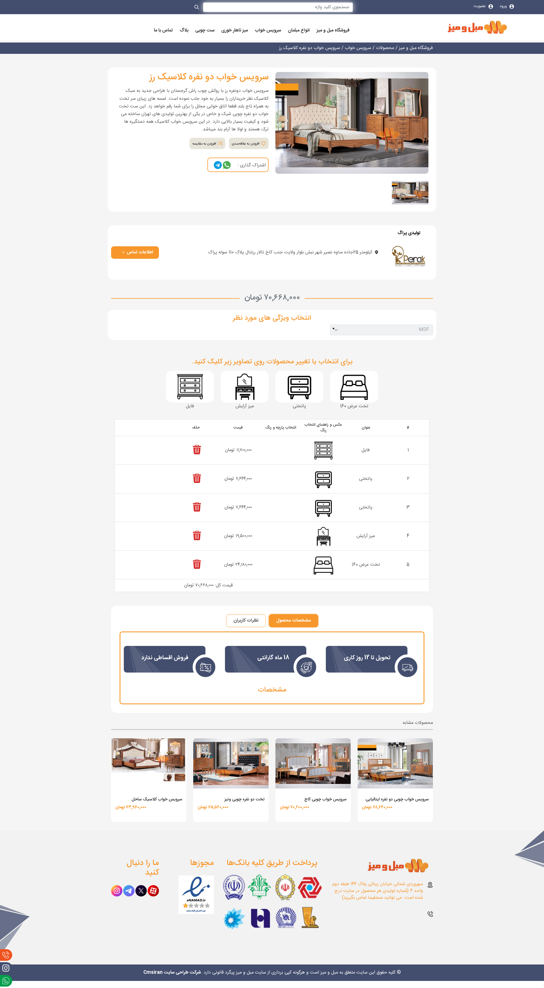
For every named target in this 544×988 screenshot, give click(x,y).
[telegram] (218, 165)
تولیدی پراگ (409, 233)
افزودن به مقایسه (204, 144)
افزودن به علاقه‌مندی (246, 144)
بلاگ (184, 30)
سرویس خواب (268, 30)
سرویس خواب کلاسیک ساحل (156, 799)
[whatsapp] (227, 165)
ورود (504, 6)
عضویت (480, 6)
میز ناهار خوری (234, 30)
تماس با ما (163, 30)
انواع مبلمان (299, 30)
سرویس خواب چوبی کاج (325, 799)
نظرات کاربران (245, 620)
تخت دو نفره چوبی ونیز (244, 799)
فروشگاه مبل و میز (333, 30)
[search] (197, 8)
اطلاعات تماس (139, 252)
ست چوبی (204, 30)
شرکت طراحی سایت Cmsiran (172, 972)
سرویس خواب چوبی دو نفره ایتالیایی (397, 799)
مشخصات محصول (293, 620)
